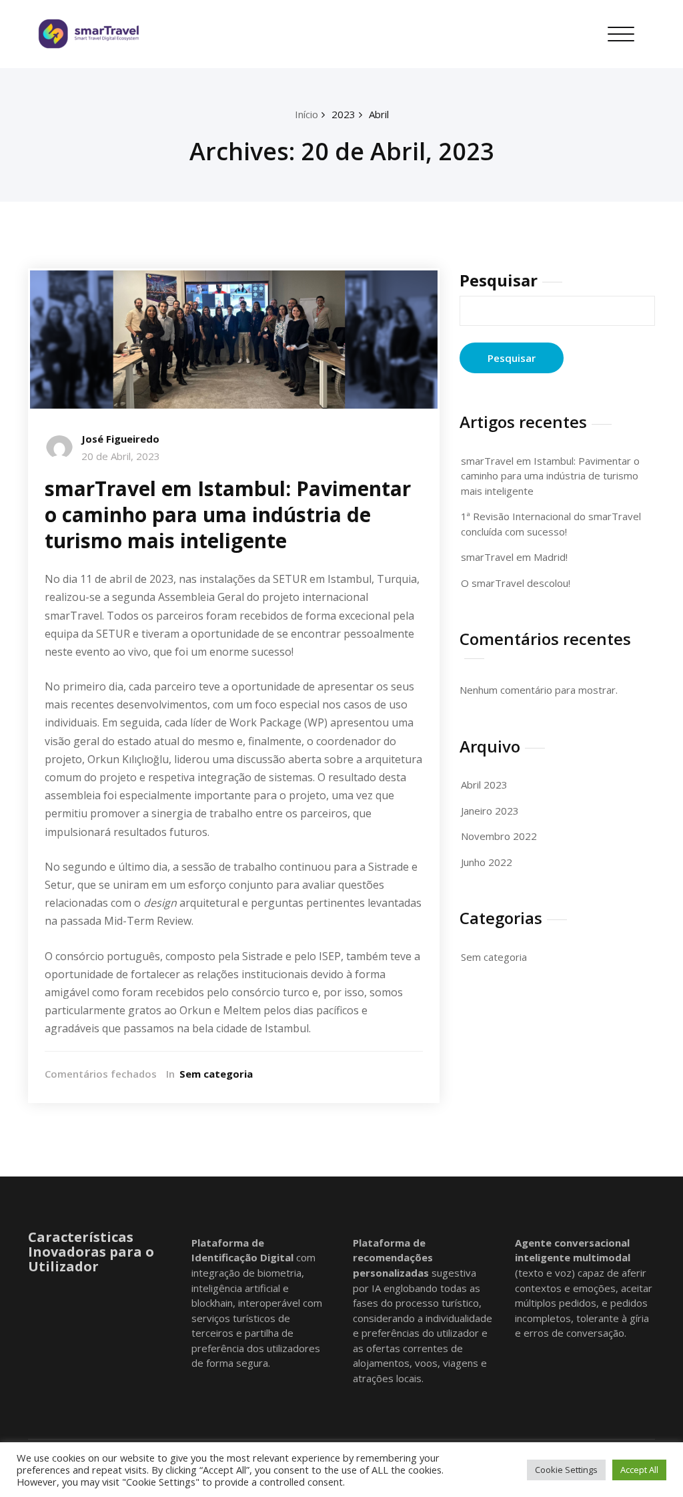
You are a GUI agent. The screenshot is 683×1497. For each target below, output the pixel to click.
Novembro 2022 (499, 836)
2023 (343, 114)
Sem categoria (216, 1073)
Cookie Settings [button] (566, 1470)
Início (306, 114)
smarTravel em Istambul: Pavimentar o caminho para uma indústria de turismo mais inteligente (228, 514)
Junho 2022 (486, 862)
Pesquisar (499, 280)
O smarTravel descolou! (515, 583)
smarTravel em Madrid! (514, 557)
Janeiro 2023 (490, 810)
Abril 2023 (484, 784)
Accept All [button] (639, 1470)
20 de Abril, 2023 (120, 456)
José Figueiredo (120, 438)
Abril (379, 114)
